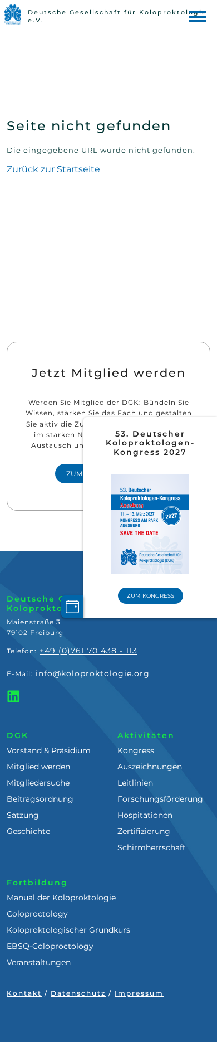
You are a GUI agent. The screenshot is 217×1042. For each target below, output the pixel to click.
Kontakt (24, 993)
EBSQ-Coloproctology (50, 946)
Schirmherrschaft (151, 847)
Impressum (139, 993)
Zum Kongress (150, 595)
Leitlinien (135, 783)
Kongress (135, 750)
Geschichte (28, 831)
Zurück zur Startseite (53, 169)
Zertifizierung (143, 831)
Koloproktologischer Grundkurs (68, 930)
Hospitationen (144, 815)
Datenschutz (78, 993)
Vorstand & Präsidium (49, 750)
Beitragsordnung (40, 799)
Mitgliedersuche (38, 783)
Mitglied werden (38, 767)
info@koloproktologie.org (93, 673)
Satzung (23, 815)
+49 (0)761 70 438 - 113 (88, 651)
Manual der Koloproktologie (61, 898)
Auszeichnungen (149, 767)
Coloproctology (37, 914)
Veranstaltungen (39, 962)
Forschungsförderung (160, 799)
